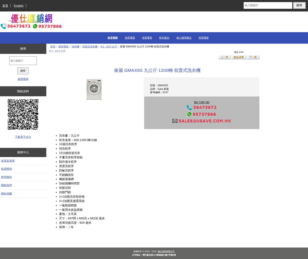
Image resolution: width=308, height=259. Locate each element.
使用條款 (6, 177)
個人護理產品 (184, 37)
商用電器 (204, 37)
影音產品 (164, 37)
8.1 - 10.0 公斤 (109, 46)
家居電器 (63, 46)
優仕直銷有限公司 (166, 251)
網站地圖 (6, 193)
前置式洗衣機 (89, 46)
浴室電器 (147, 37)
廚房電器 (130, 37)
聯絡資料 (23, 91)
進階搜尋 (23, 79)
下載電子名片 (23, 136)
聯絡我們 (6, 185)
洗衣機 (75, 46)
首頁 (5, 5)
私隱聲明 (6, 168)
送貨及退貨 (8, 160)
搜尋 (23, 48)
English (18, 5)
